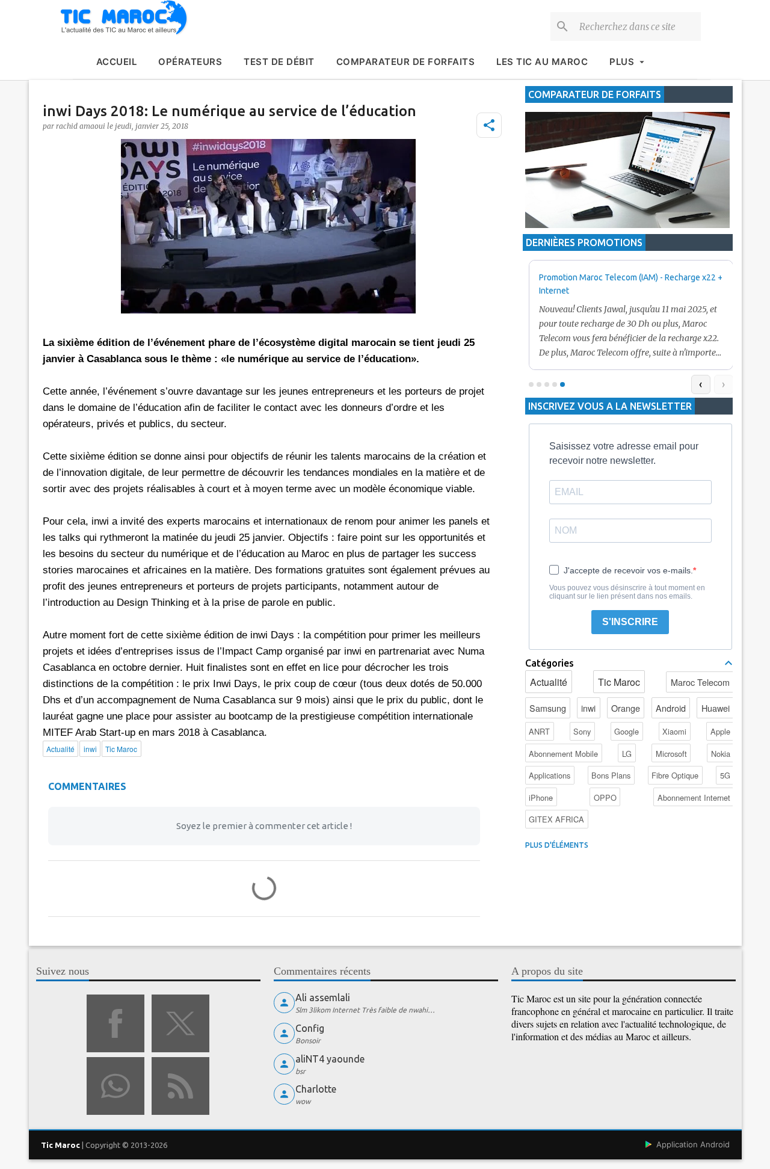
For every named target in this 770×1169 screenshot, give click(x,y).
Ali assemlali (322, 997)
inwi (588, 708)
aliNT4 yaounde (330, 1058)
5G (725, 775)
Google (626, 731)
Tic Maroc (619, 682)
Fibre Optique (674, 775)
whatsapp (115, 1086)
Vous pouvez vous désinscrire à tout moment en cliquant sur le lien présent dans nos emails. (627, 592)
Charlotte (315, 1089)
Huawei (715, 708)
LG (627, 753)
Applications (549, 775)
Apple (720, 731)
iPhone (541, 797)
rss (180, 1086)
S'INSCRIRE (630, 622)
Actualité (548, 682)
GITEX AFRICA (556, 819)
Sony (582, 731)
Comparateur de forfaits (405, 61)
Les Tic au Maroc (542, 61)
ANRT (539, 731)
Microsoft (671, 753)
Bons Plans (610, 775)
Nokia (720, 753)
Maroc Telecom (700, 682)
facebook (115, 1023)
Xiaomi (674, 731)
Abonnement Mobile (563, 753)
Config (309, 1028)
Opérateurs (190, 61)
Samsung (547, 708)
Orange (625, 708)
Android (671, 708)
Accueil (116, 61)
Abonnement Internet (694, 797)
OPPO (605, 797)
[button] (489, 125)
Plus (621, 61)
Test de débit (279, 61)
